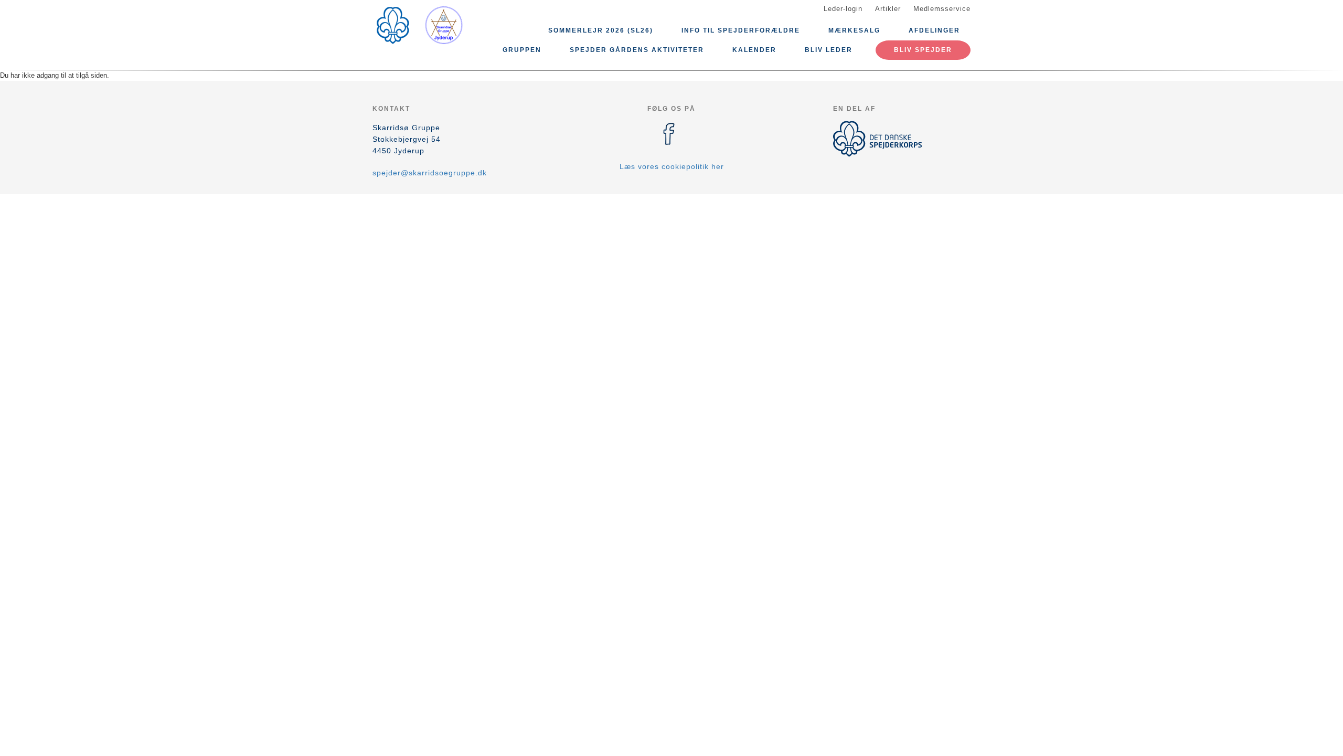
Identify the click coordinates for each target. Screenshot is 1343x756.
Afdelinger (934, 30)
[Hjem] (419, 25)
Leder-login (843, 9)
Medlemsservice (942, 9)
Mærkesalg (854, 30)
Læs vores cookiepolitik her (672, 166)
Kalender (754, 50)
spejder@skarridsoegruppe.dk (429, 173)
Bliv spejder (923, 50)
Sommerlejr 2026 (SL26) (600, 30)
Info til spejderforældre (740, 30)
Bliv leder (828, 50)
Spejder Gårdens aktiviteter (637, 50)
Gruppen (522, 50)
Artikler (888, 9)
